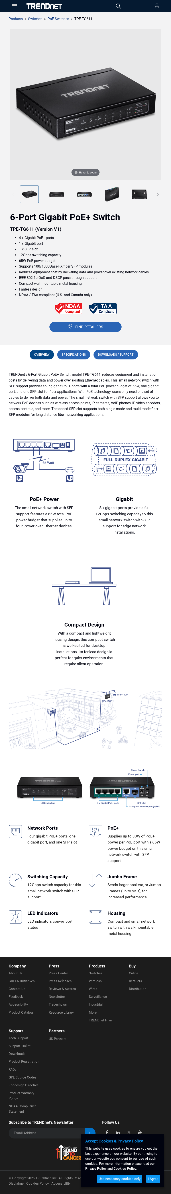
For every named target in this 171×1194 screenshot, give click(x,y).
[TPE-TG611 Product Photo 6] (139, 194)
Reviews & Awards (62, 989)
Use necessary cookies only (119, 1179)
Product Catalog (21, 1012)
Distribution (137, 989)
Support (16, 1031)
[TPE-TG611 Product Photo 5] (112, 194)
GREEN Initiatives (22, 981)
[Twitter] (128, 1132)
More (93, 1012)
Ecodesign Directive (23, 1085)
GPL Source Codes (23, 1077)
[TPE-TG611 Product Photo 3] (56, 194)
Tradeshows (58, 1004)
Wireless (95, 981)
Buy (132, 966)
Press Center (58, 973)
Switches (95, 973)
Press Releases (60, 981)
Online (133, 973)
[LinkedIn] (117, 1132)
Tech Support (18, 1038)
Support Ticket (20, 1046)
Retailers (135, 981)
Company (17, 966)
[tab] (42, 354)
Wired (93, 989)
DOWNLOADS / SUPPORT (116, 354)
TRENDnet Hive (100, 1020)
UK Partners (57, 1039)
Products (16, 19)
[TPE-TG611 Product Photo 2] (29, 194)
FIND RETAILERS (89, 327)
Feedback (16, 997)
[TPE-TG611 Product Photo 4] (84, 194)
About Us (15, 973)
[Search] (118, 6)
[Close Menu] (14, 6)
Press (54, 966)
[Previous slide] (13, 194)
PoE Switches (58, 19)
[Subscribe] (90, 1133)
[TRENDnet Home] (44, 6)
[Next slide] (157, 194)
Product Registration (24, 1062)
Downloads (17, 1054)
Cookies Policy (38, 1184)
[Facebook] (106, 1132)
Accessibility (18, 1004)
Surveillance (98, 997)
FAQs (12, 1070)
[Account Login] (157, 6)
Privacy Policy (95, 1169)
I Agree (153, 1179)
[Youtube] (140, 1132)
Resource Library (61, 1012)
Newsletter (57, 997)
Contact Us (17, 989)
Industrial (96, 1004)
